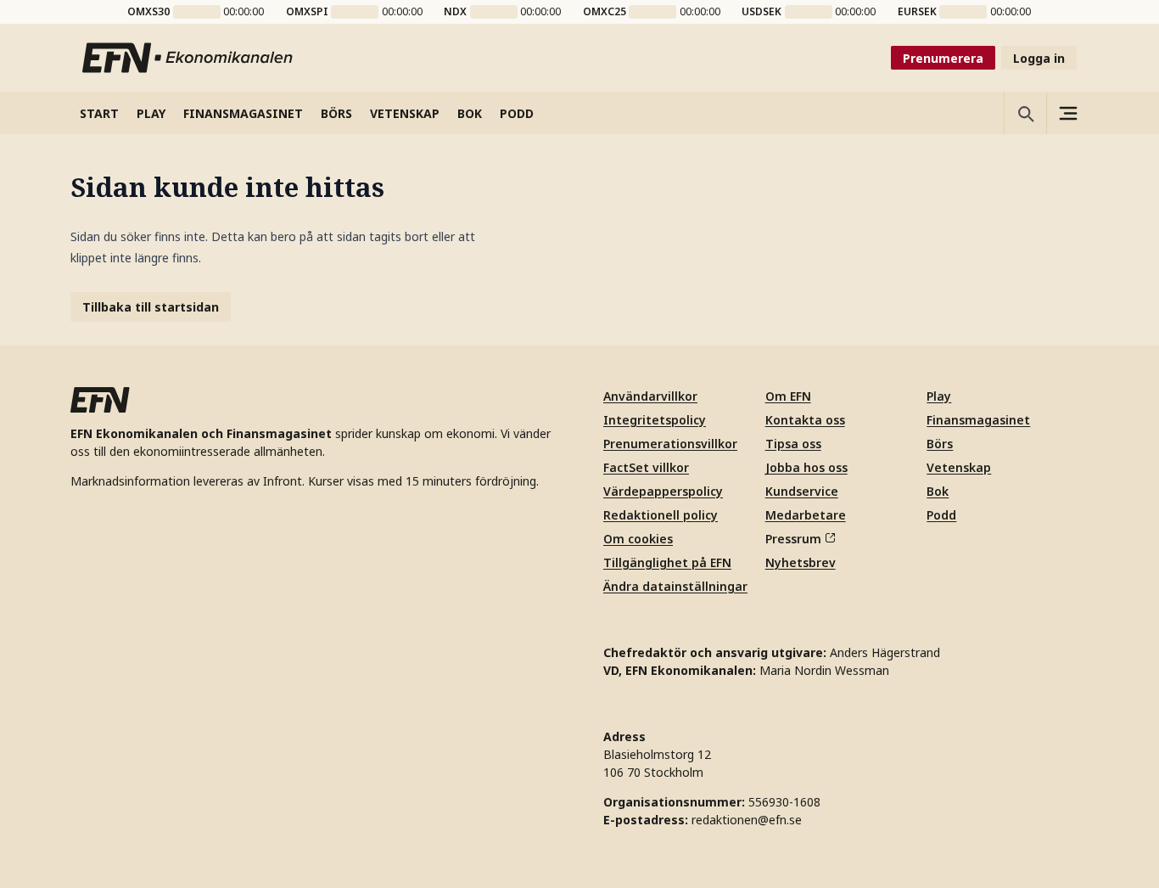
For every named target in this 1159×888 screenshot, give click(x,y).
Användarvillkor (650, 396)
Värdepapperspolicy (663, 491)
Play (939, 396)
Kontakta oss (805, 420)
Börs (940, 444)
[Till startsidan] (188, 58)
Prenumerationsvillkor (670, 444)
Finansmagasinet (978, 420)
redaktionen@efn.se (746, 820)
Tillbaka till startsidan (150, 307)
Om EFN (788, 396)
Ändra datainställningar (675, 586)
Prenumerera (943, 58)
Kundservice (801, 491)
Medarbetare (805, 515)
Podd (941, 515)
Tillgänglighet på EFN (667, 562)
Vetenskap (959, 467)
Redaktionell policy (660, 515)
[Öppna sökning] (1025, 113)
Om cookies (638, 539)
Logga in (1039, 58)
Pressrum (793, 539)
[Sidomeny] (1067, 113)
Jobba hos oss (806, 467)
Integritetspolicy (654, 420)
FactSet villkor (646, 467)
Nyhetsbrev (800, 562)
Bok (938, 491)
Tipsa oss (793, 444)
